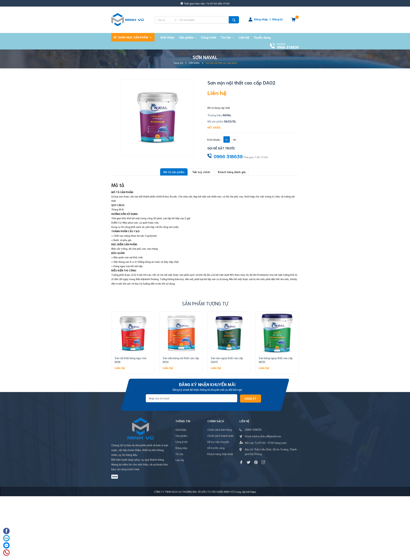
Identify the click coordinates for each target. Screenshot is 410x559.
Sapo (253, 491)
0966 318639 (288, 47)
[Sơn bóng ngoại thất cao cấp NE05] (277, 333)
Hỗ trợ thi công (216, 447)
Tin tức (179, 454)
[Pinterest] (256, 462)
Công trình (181, 441)
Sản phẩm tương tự (205, 303)
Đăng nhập (261, 19)
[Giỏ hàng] (293, 20)
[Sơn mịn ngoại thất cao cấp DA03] (229, 333)
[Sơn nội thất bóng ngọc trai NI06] (132, 333)
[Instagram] (263, 462)
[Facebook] (241, 462)
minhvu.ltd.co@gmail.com (266, 436)
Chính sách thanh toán (220, 435)
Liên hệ (179, 460)
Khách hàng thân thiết (220, 454)
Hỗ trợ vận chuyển (218, 441)
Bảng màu (181, 447)
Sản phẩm (181, 435)
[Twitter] (248, 462)
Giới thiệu (180, 429)
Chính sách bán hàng (219, 429)
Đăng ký (277, 19)
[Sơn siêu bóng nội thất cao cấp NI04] (181, 333)
